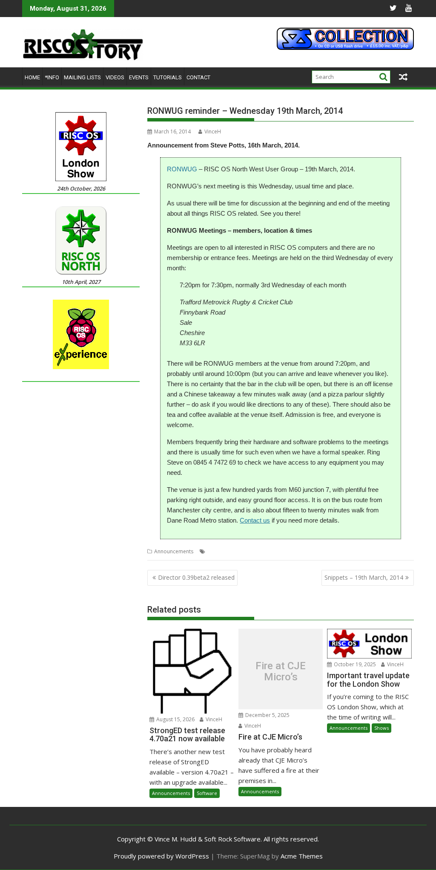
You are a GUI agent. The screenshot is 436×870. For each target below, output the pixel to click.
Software (207, 793)
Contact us (255, 520)
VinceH (212, 131)
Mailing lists (82, 77)
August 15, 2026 (175, 719)
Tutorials (167, 77)
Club (212, 551)
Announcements (173, 551)
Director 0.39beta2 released (196, 577)
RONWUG (182, 169)
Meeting (231, 551)
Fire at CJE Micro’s (280, 671)
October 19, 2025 (354, 664)
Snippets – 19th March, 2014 (363, 577)
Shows (381, 728)
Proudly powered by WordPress (161, 856)
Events (139, 77)
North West (258, 551)
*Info (52, 77)
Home (32, 77)
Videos (115, 77)
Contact (198, 77)
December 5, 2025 (267, 715)
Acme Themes (302, 856)
